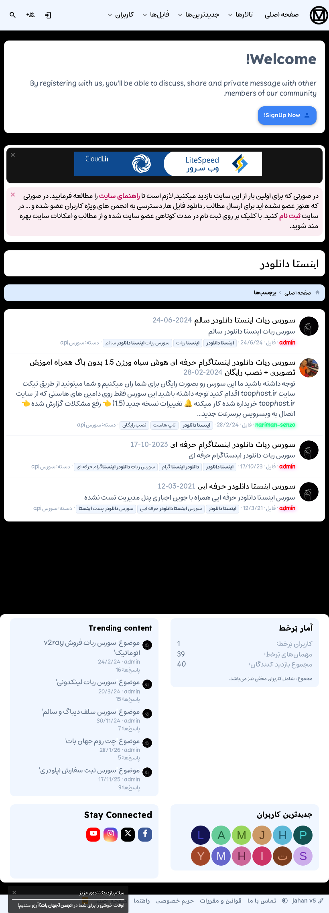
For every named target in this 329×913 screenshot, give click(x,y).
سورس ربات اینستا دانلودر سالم (244, 320)
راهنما (142, 900)
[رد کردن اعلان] (13, 156)
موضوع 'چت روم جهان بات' (102, 741)
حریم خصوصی (175, 900)
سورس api (72, 342)
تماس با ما (262, 900)
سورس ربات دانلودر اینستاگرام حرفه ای (232, 444)
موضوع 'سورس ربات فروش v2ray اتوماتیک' (92, 648)
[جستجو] (13, 15)
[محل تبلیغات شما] (168, 174)
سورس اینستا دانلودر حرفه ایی (246, 486)
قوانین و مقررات (221, 900)
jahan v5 (304, 900)
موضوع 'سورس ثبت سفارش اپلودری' (89, 771)
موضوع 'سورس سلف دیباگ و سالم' (91, 712)
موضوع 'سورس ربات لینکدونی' (98, 682)
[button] (230, 15)
